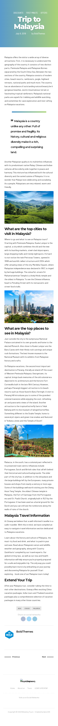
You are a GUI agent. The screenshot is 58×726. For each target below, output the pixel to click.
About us (21, 688)
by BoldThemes (38, 33)
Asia (19, 608)
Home (12, 688)
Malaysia (36, 608)
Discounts (18, 12)
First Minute (32, 12)
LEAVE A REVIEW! (41, 688)
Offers (44, 12)
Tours (29, 688)
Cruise (27, 608)
